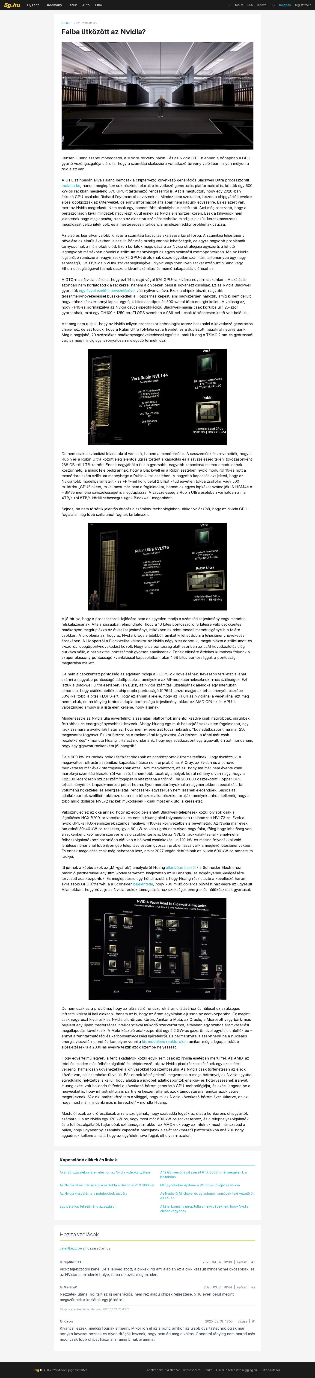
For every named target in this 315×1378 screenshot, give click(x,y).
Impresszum (191, 1370)
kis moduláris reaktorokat (164, 1041)
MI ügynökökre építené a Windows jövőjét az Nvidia (200, 1185)
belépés (285, 5)
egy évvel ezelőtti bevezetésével (107, 290)
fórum (239, 5)
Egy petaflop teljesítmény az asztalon (88, 1206)
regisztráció (303, 5)
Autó (86, 5)
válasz (242, 1262)
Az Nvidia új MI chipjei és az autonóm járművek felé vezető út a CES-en (206, 1195)
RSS (250, 5)
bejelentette (143, 884)
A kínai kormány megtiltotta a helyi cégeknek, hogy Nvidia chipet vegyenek (204, 1208)
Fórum (208, 1370)
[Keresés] (229, 5)
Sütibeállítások (271, 1370)
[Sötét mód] (273, 5)
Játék (72, 5)
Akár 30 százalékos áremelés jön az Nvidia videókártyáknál (105, 1172)
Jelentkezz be (71, 1248)
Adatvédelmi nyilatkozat (163, 1370)
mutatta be (71, 185)
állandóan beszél (181, 867)
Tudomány (53, 5)
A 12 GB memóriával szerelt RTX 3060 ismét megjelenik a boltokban (203, 1174)
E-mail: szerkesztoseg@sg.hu (236, 1370)
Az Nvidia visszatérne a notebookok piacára (93, 1193)
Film (98, 5)
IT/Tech (33, 5)
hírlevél (262, 5)
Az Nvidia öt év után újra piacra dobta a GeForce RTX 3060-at (107, 1185)
